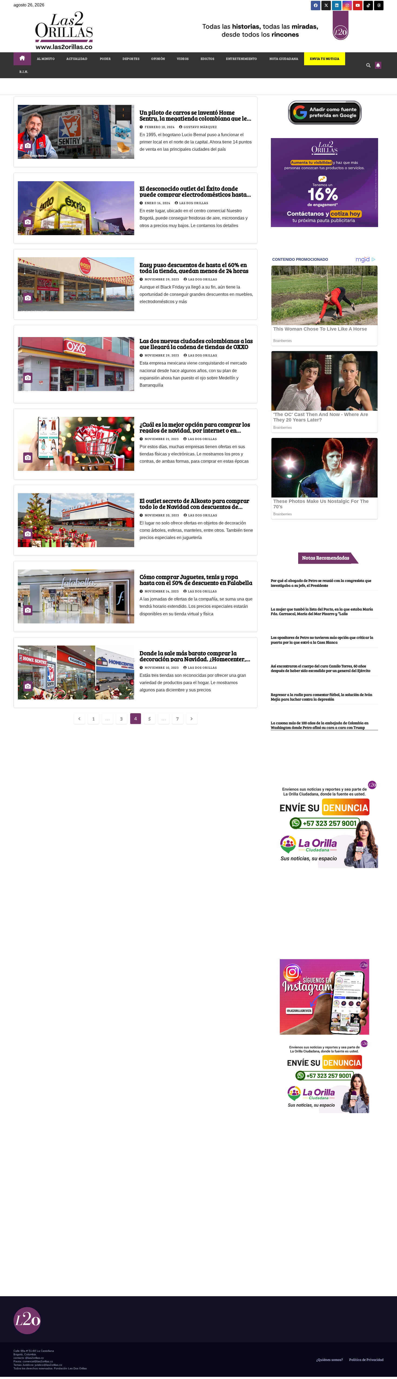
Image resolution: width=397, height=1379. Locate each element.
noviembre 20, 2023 (162, 515)
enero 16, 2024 (158, 203)
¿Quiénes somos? (329, 1359)
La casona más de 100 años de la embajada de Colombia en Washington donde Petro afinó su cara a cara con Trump (319, 725)
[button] (368, 65)
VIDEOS (183, 58)
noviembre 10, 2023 (162, 667)
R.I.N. (23, 71)
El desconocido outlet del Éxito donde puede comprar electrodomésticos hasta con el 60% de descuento (193, 194)
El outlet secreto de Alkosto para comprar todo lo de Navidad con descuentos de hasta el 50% (194, 506)
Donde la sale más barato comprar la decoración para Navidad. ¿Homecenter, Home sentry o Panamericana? (193, 659)
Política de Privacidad (365, 1359)
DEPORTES (131, 58)
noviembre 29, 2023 (162, 279)
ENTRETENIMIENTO (241, 58)
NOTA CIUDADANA (283, 58)
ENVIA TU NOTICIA (324, 58)
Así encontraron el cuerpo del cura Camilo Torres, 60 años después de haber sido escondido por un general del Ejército (320, 668)
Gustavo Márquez (200, 127)
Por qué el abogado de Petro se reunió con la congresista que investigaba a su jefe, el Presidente (321, 583)
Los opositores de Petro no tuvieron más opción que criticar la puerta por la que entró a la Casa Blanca (322, 639)
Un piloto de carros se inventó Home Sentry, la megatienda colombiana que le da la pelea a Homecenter (193, 118)
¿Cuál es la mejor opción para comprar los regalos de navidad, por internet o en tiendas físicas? (195, 430)
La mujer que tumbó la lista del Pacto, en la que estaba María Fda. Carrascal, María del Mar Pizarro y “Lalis (322, 611)
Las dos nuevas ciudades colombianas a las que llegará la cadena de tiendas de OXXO (196, 344)
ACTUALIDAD (76, 58)
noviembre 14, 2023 (162, 591)
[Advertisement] (324, 910)
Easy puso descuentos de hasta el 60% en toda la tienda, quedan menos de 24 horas (194, 267)
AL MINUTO (46, 58)
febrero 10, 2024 (160, 127)
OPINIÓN (158, 58)
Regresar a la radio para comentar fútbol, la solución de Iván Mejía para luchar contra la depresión (321, 697)
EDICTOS (207, 58)
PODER (105, 58)
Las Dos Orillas (193, 203)
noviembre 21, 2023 (162, 439)
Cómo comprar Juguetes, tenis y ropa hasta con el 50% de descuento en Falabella (196, 579)
